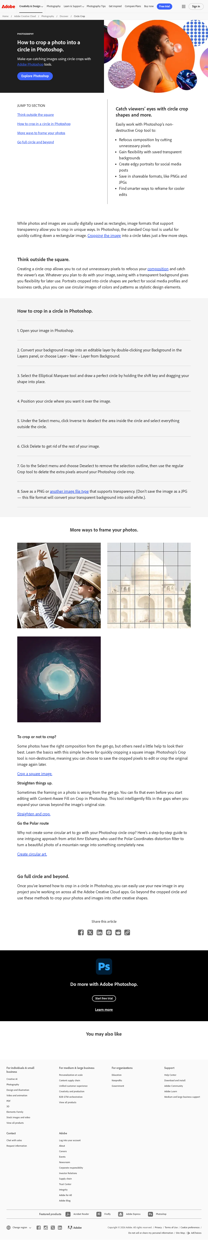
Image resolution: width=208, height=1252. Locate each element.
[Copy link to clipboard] (127, 932)
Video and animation (16, 1095)
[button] (183, 6)
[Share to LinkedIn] (99, 932)
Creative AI (11, 1079)
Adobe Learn (170, 1091)
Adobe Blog (64, 1200)
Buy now (149, 6)
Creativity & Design (29, 6)
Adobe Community (173, 1086)
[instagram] (46, 1228)
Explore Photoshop (35, 76)
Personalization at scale (71, 1075)
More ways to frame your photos (41, 133)
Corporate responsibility (71, 1167)
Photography (54, 6)
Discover (64, 16)
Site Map (180, 1232)
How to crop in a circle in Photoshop (43, 124)
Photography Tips (96, 6)
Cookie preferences (190, 1227)
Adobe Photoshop (30, 64)
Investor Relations (68, 1173)
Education (116, 1075)
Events (62, 1156)
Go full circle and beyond (35, 142)
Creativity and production (71, 1091)
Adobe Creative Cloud (25, 16)
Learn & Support (72, 6)
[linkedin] (60, 1228)
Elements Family (14, 1111)
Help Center (170, 1075)
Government (118, 1086)
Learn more (104, 1009)
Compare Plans (133, 6)
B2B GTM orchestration (70, 1096)
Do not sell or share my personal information (150, 1232)
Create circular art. (32, 854)
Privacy (158, 1227)
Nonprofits (117, 1080)
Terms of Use (171, 1227)
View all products (15, 1122)
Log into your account (70, 1140)
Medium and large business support (182, 1096)
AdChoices (196, 1232)
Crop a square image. (34, 773)
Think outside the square (35, 114)
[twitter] (53, 1228)
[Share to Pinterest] (109, 932)
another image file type (69, 491)
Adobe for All (65, 1195)
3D (7, 1106)
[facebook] (39, 1228)
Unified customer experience (73, 1086)
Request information (16, 1145)
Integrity (63, 1189)
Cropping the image (104, 235)
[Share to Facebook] (81, 932)
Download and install (174, 1080)
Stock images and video (18, 1117)
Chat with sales (14, 1140)
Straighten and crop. (33, 813)
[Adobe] (8, 6)
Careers (63, 1151)
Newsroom (64, 1162)
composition (158, 268)
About (62, 1145)
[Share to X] (90, 932)
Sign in (196, 6)
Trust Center (65, 1184)
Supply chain (65, 1178)
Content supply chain (69, 1080)
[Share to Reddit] (118, 932)
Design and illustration (17, 1090)
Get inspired (115, 6)
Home (5, 16)
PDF (8, 1101)
